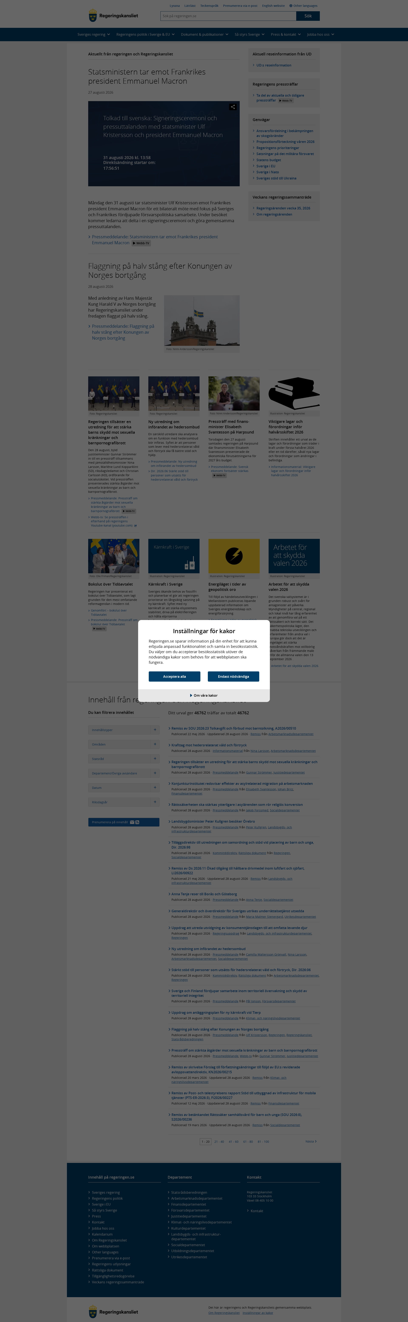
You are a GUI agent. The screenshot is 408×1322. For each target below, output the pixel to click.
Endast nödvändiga (233, 676)
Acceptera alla (174, 676)
